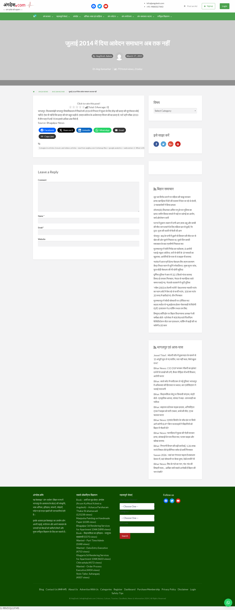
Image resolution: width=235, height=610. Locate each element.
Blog (41, 589)
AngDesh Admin (104, 56)
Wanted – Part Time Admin (90, 540)
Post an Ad (192, 6)
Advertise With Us (89, 589)
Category (124, 511)
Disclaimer (183, 589)
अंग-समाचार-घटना (144, 16)
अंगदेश (75, 16)
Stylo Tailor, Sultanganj (88, 573)
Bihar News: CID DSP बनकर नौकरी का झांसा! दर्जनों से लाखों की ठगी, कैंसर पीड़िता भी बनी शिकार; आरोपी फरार (175, 372)
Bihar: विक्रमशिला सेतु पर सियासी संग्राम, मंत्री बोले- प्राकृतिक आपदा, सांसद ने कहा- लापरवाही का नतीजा (175, 398)
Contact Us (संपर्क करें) (56, 589)
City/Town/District (128, 499)
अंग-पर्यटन (112, 16)
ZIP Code (124, 523)
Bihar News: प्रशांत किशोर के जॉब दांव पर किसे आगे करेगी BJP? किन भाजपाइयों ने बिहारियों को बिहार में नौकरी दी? (174, 423)
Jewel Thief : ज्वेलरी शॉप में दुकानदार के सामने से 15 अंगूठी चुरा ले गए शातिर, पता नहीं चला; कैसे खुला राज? (175, 359)
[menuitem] (191, 6)
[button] (228, 603)
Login (224, 6)
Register (118, 589)
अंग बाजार (47, 16)
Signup (210, 6)
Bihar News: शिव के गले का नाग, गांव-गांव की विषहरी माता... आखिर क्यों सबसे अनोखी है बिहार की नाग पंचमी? (175, 467)
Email (41, 227)
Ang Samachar (103, 68)
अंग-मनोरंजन (127, 16)
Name (41, 216)
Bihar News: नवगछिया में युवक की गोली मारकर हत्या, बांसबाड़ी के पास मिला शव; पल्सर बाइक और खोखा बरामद (174, 436)
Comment (42, 180)
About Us (73, 589)
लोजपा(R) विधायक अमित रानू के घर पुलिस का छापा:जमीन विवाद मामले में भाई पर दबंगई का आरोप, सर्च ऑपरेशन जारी (174, 213)
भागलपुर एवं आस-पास (170, 347)
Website (41, 239)
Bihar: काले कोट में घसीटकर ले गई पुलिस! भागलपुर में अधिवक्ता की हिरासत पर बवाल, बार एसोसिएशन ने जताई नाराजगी (175, 385)
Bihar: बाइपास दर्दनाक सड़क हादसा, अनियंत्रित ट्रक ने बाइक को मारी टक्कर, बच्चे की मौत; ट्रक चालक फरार (174, 411)
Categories (106, 589)
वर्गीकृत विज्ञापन (163, 16)
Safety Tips (117, 593)
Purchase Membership (148, 589)
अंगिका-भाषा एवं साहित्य (93, 16)
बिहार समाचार (165, 189)
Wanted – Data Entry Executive (92, 547)
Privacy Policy (169, 589)
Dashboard (129, 589)
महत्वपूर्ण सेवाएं (61, 16)
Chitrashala (82, 562)
